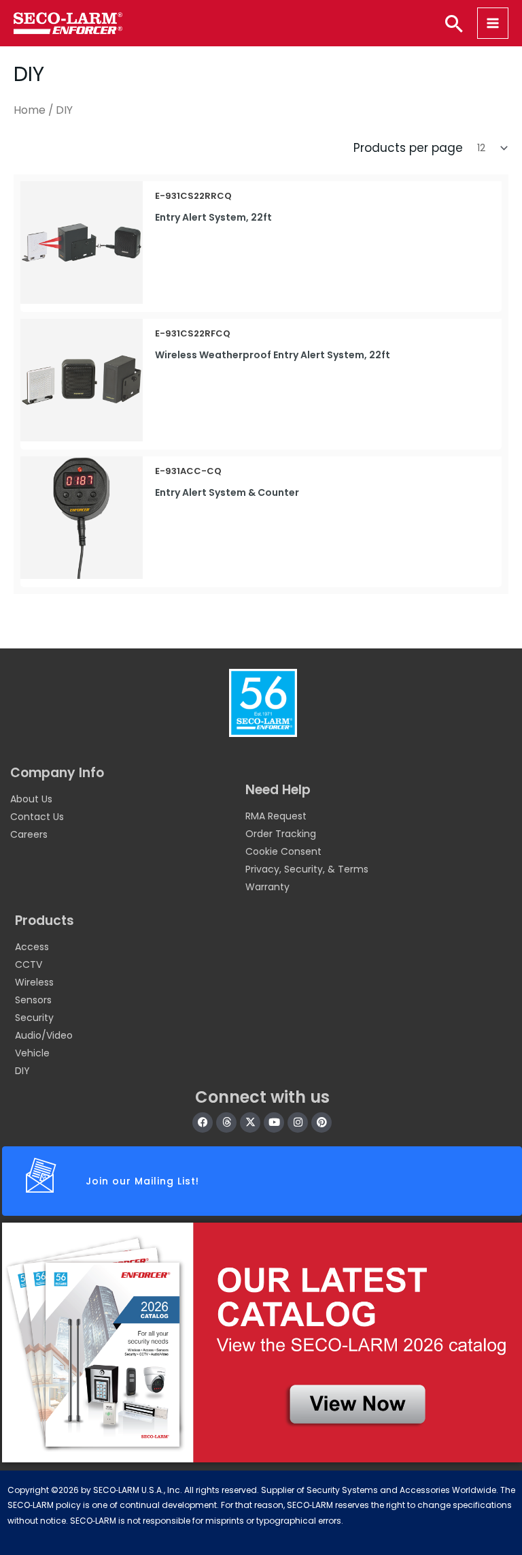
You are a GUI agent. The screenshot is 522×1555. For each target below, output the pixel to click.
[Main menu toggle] (492, 23)
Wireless (34, 982)
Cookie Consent (283, 851)
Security (34, 1017)
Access (32, 947)
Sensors (33, 1000)
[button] (454, 23)
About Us (31, 799)
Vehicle (32, 1053)
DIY (22, 1071)
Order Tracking (280, 834)
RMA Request (276, 816)
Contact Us (37, 816)
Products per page (408, 148)
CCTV (28, 964)
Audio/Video (44, 1035)
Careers (29, 834)
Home (30, 110)
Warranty (267, 887)
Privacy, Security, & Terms (306, 869)
